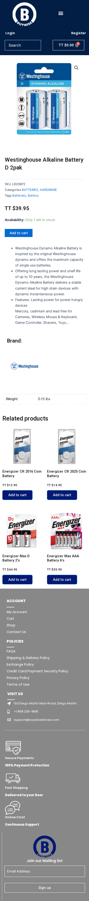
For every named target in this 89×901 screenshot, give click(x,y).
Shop (11, 625)
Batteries (19, 195)
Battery (33, 195)
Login (10, 33)
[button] (61, 13)
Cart (10, 618)
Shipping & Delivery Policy (28, 657)
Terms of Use (18, 684)
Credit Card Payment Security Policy (37, 671)
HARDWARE (48, 190)
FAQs (11, 651)
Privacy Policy (18, 677)
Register (78, 33)
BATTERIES (30, 190)
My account (17, 612)
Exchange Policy (20, 664)
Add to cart (18, 233)
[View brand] (25, 366)
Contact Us (16, 632)
